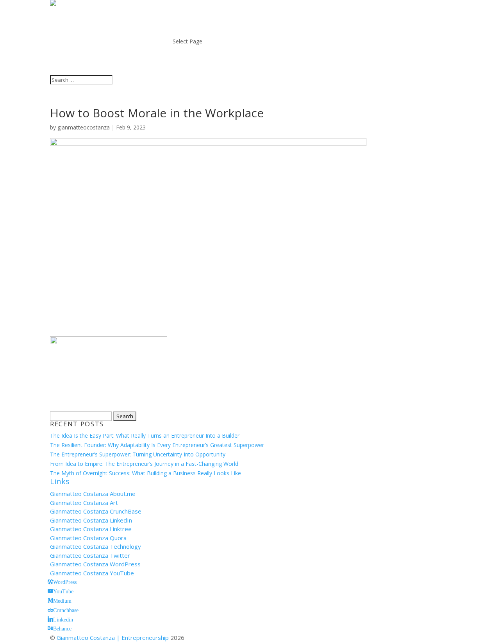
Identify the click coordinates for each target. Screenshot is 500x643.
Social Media (198, 32)
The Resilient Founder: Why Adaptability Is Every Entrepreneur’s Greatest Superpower (157, 445)
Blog (182, 23)
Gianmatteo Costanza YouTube (92, 573)
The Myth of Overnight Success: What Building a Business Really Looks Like (145, 473)
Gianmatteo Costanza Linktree (91, 529)
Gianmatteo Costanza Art (84, 502)
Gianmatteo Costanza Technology (95, 546)
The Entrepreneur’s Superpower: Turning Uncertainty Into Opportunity (137, 454)
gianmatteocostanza (83, 127)
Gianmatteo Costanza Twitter (90, 555)
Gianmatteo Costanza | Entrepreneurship (113, 637)
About (185, 13)
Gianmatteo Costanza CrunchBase (95, 511)
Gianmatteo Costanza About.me (93, 494)
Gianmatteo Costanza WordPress (95, 564)
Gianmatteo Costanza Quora (88, 538)
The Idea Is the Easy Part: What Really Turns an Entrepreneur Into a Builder (144, 435)
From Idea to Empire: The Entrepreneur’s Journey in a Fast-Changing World (144, 463)
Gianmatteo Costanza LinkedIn (91, 520)
